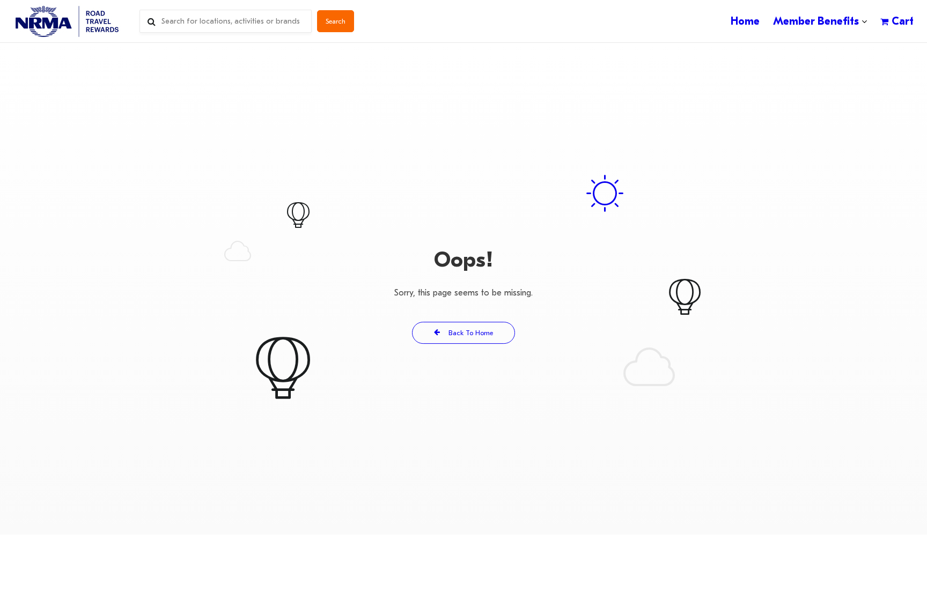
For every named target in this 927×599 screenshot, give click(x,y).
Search (335, 21)
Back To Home (469, 333)
